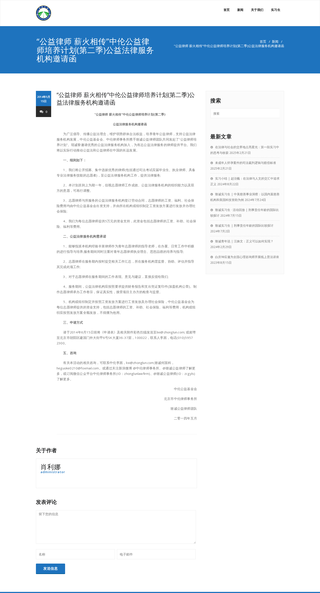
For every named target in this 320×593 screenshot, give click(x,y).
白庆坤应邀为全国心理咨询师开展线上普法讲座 (247, 257)
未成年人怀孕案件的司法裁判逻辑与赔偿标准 (245, 163)
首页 (227, 10)
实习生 (276, 10)
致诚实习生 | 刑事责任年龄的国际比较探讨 (244, 225)
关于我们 (257, 10)
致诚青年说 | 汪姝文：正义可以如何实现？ (244, 241)
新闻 (240, 10)
